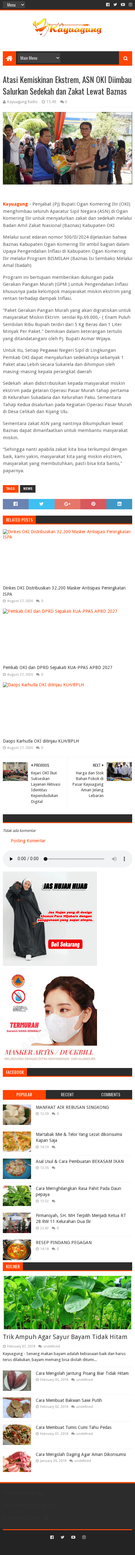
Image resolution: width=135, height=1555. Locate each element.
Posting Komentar (28, 840)
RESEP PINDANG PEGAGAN (64, 1242)
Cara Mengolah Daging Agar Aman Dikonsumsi (81, 1454)
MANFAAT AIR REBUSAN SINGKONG (72, 1107)
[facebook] (108, 4)
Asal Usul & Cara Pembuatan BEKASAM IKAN (80, 1161)
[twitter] (115, 4)
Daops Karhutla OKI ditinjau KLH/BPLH (41, 741)
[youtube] (123, 4)
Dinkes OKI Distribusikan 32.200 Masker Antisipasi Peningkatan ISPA (64, 591)
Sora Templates (58, 1547)
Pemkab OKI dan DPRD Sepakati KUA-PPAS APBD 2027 (57, 667)
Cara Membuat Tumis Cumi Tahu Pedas (73, 1427)
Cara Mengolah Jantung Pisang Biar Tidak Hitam (82, 1373)
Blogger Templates (94, 1547)
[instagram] (129, 4)
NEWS (27, 488)
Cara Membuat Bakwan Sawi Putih (69, 1400)
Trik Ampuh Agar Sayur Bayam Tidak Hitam (65, 1337)
